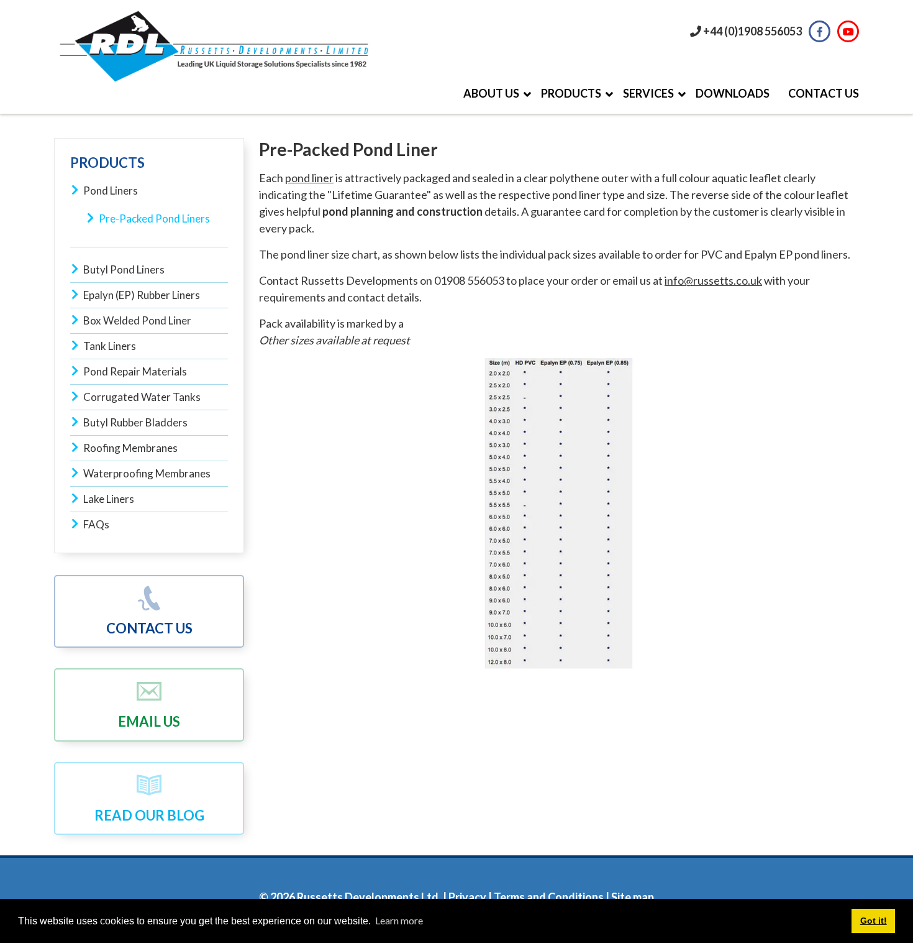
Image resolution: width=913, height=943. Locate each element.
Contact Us (149, 628)
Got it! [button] (873, 921)
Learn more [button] (399, 920)
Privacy (466, 897)
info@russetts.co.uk (713, 280)
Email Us (149, 721)
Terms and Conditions (549, 897)
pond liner (309, 178)
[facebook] (819, 31)
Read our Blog (149, 815)
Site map (632, 897)
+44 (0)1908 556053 (752, 31)
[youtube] (848, 31)
